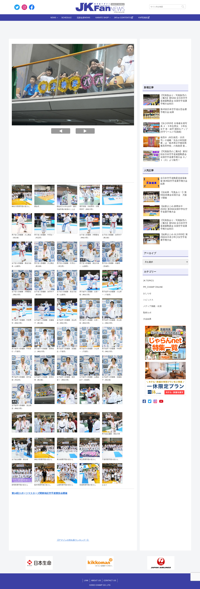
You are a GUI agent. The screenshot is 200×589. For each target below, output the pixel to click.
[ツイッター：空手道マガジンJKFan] (149, 401)
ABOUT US (96, 580)
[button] (182, 6)
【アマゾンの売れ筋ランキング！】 (73, 540)
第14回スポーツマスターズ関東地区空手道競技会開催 (39, 493)
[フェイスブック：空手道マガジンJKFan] (144, 401)
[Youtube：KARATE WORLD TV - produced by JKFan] (161, 401)
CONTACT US (110, 580)
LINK (86, 580)
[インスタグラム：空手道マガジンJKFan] (155, 401)
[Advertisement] (100, 29)
